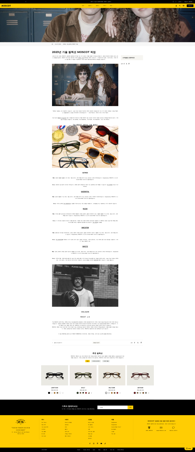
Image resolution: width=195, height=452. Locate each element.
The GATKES (109, 184)
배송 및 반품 (91, 422)
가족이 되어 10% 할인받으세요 (100, 1)
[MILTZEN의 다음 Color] (120, 393)
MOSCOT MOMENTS (76, 333)
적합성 (99, 449)
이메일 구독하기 (68, 433)
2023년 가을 (81, 57)
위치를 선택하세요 (120, 449)
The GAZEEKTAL (66, 203)
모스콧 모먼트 (58, 44)
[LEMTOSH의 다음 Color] (63, 393)
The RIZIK (95, 222)
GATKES (85, 173)
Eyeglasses (114, 422)
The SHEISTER (59, 239)
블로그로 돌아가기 (58, 342)
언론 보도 (67, 431)
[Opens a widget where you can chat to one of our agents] (188, 448)
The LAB (113, 433)
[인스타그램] (93, 443)
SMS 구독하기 (68, 436)
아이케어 (43, 429)
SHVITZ (95, 260)
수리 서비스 (90, 427)
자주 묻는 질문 (91, 431)
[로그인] (176, 5)
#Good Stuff (96, 342)
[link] (54, 375)
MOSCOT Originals (62, 117)
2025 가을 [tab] (106, 361)
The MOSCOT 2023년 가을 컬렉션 (85, 125)
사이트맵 (90, 436)
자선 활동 (44, 431)
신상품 (112, 431)
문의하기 (90, 438)
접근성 (94, 449)
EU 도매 (43, 433)
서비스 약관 (112, 449)
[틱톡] (105, 443)
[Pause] (173, 1)
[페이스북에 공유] (124, 64)
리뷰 (66, 427)
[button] (179, 5)
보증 (89, 429)
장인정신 (67, 424)
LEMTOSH (54, 387)
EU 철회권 (90, 424)
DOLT (83, 387)
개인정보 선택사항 (86, 449)
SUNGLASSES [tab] (96, 361)
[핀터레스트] (97, 443)
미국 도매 (44, 436)
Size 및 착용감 (68, 422)
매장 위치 (44, 424)
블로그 (66, 429)
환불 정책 (105, 449)
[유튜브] (101, 443)
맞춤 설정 (190, 5)
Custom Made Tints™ (116, 427)
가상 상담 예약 (45, 427)
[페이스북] (90, 443)
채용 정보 (90, 433)
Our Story (44, 422)
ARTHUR (140, 387)
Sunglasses (114, 424)
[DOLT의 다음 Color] (91, 393)
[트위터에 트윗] (127, 64)
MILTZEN (112, 387)
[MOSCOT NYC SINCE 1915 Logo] (6, 6)
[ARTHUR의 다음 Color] (149, 393)
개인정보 (78, 449)
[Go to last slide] (25, 1)
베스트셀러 (113, 429)
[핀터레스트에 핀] (129, 64)
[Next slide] (176, 1)
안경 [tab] (88, 361)
